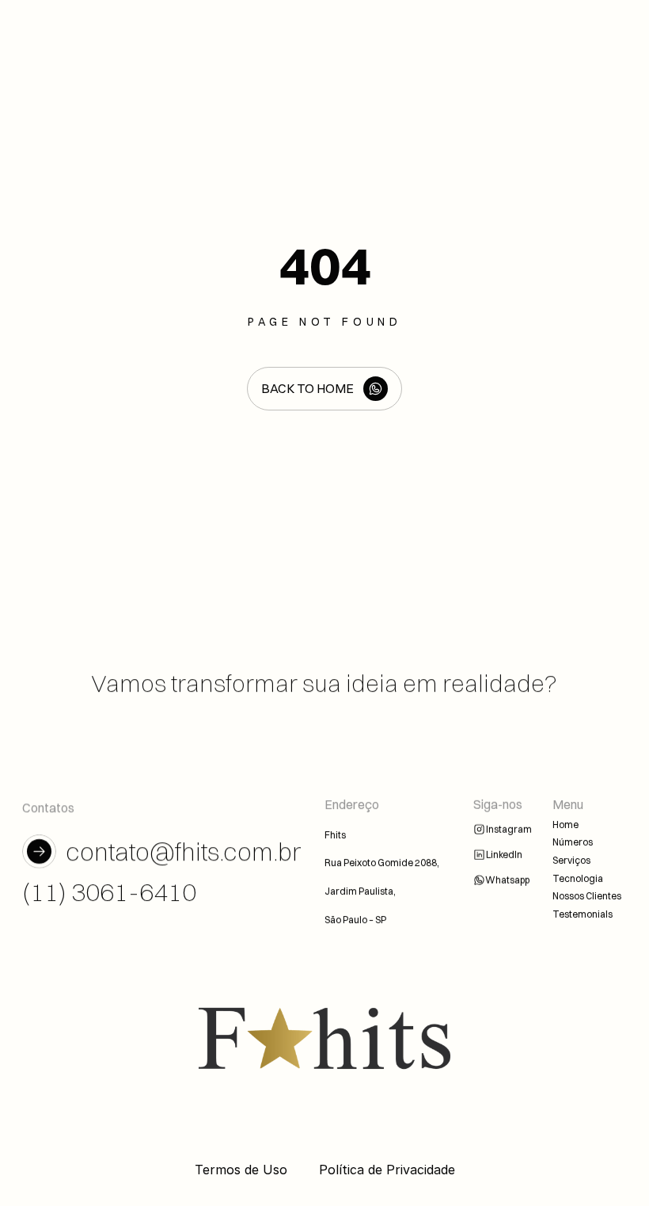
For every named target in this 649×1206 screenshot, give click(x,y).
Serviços (571, 860)
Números (572, 842)
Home (565, 824)
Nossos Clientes (586, 896)
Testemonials (582, 913)
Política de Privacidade (387, 1169)
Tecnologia (577, 878)
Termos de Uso (241, 1169)
